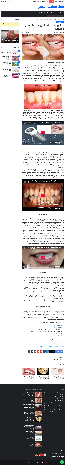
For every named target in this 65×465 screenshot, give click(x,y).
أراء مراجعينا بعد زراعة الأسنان (55, 12)
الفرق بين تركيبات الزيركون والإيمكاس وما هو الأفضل (6, 51)
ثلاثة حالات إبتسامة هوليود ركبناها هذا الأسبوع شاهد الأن (7, 75)
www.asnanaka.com (57, 325)
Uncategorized (60, 392)
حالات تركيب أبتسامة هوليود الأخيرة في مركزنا (54, 402)
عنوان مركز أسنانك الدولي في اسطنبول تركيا (28, 432)
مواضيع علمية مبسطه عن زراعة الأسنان (55, 411)
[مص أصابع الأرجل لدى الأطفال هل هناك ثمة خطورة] (15, 69)
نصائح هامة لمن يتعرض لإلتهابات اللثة (56, 343)
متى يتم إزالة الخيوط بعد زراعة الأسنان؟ (6, 57)
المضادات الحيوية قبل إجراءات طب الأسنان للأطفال (58, 376)
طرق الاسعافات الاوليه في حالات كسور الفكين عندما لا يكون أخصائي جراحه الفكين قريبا (43, 377)
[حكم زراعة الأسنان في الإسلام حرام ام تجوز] (15, 64)
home (63, 12)
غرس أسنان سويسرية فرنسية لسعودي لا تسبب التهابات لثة (28, 443)
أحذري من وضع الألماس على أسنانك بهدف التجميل (29, 376)
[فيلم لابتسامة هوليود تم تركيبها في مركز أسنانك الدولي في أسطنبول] (38, 394)
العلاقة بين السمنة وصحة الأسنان (42, 1)
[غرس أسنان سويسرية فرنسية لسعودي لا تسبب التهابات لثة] (38, 444)
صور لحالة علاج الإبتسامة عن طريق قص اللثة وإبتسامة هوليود (52, 346)
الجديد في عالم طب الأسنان (58, 400)
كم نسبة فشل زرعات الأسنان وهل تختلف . (11, 41)
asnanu (61, 32)
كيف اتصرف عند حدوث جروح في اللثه (29, 399)
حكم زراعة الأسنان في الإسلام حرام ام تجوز (7, 62)
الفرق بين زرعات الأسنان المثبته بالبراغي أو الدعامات (28, 437)
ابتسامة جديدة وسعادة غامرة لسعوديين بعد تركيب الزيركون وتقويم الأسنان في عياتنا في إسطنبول (28, 407)
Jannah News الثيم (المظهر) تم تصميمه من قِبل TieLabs (35, 462)
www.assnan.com (58, 327)
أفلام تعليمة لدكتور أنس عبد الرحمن (56, 398)
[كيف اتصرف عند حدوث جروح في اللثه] (38, 400)
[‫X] (59, 360)
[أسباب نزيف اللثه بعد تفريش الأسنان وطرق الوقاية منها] (38, 413)
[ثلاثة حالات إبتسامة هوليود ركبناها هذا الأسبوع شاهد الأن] (15, 75)
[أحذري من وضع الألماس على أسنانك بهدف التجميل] (28, 371)
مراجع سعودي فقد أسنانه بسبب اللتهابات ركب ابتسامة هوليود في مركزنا (29, 427)
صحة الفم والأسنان (56, 19)
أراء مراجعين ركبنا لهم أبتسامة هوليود (12, 12)
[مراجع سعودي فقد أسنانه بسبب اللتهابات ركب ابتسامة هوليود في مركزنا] (38, 427)
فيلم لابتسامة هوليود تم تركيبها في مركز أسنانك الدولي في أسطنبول (28, 394)
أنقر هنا (50, 331)
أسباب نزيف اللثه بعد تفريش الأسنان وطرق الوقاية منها (29, 412)
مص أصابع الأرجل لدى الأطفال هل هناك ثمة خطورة (7, 69)
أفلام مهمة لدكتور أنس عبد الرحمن (41, 12)
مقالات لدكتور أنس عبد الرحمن (57, 409)
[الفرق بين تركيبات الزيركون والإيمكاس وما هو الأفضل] (15, 52)
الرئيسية (61, 19)
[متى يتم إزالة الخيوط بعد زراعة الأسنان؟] (15, 58)
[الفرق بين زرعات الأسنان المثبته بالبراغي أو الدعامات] (38, 438)
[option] (10, 36)
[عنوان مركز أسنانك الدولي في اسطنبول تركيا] (38, 433)
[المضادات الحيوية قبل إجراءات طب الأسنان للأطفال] (57, 371)
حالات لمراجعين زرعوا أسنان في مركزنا (27, 12)
